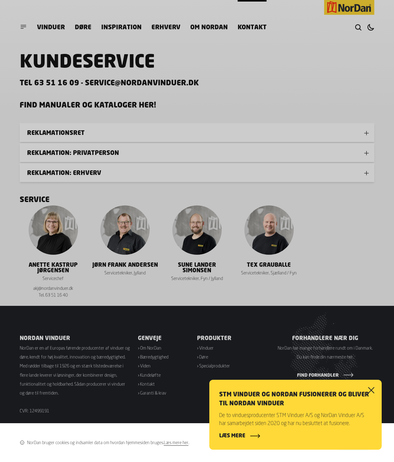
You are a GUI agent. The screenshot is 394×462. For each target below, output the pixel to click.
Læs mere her (176, 442)
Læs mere (232, 435)
